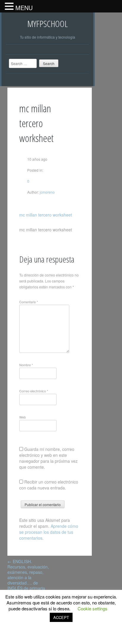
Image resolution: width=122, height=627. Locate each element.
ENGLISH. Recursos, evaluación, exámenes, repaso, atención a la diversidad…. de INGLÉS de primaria (28, 574)
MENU (24, 7)
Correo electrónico (33, 390)
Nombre (26, 364)
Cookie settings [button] (92, 608)
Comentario (28, 301)
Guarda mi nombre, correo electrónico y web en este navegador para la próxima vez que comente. (48, 458)
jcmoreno (47, 192)
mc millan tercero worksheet (45, 215)
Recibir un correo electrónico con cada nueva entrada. (48, 485)
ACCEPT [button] (61, 617)
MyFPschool (47, 24)
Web (22, 417)
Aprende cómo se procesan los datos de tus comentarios (48, 532)
